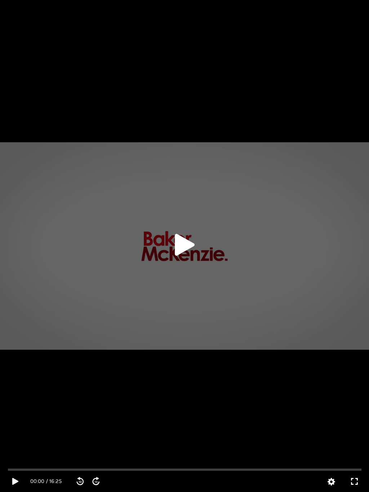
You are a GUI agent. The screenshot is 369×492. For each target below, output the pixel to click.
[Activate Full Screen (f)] (354, 481)
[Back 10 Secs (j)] (80, 481)
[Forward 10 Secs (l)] (96, 481)
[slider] (185, 470)
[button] (184, 246)
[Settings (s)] (331, 482)
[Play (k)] (184, 246)
